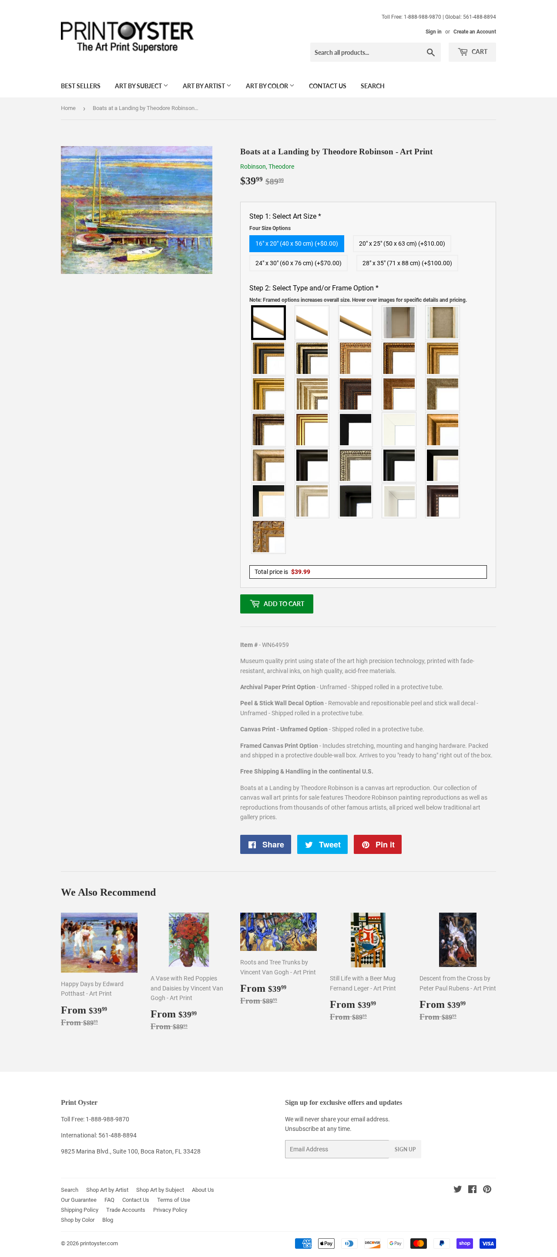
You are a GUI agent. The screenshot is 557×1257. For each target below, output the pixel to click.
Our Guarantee (79, 1200)
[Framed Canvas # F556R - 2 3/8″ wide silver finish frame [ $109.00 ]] (356, 465)
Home (68, 108)
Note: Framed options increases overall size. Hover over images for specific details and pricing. (358, 300)
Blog (107, 1220)
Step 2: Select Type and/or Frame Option (358, 293)
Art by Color (267, 86)
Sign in (434, 32)
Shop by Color (77, 1220)
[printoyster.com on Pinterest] (487, 1190)
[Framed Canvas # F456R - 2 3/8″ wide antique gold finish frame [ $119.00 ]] (356, 358)
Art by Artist (204, 86)
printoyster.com (99, 1243)
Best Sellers (81, 86)
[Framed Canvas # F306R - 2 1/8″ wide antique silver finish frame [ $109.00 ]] (443, 394)
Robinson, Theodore (267, 166)
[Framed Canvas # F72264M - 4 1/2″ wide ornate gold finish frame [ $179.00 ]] (269, 536)
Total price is (282, 571)
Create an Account (474, 32)
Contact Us (327, 86)
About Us (203, 1190)
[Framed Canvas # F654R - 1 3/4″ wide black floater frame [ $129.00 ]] (356, 501)
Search (373, 86)
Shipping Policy (79, 1210)
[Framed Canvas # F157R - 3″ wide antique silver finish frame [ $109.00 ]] (312, 394)
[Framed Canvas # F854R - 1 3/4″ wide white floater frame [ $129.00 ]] (399, 501)
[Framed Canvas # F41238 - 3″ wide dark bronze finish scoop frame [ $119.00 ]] (443, 501)
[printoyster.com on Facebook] (472, 1190)
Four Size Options (270, 228)
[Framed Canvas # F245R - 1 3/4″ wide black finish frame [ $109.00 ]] (356, 429)
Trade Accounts (125, 1210)
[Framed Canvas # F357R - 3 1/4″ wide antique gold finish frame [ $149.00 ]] (443, 429)
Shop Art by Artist (107, 1190)
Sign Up (405, 1149)
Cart (478, 51)
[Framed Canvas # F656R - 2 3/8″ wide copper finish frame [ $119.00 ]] (399, 358)
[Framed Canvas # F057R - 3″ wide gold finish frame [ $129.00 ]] (269, 394)
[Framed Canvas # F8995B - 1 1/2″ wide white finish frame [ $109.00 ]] (399, 429)
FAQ (109, 1200)
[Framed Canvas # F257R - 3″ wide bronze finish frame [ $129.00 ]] (443, 358)
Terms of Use (173, 1200)
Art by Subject (139, 86)
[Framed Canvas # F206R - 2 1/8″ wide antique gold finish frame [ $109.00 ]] (399, 394)
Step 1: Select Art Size (285, 221)
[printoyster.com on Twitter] (457, 1190)
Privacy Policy (170, 1210)
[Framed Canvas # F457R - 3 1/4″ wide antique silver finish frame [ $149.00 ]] (269, 465)
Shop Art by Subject (160, 1190)
